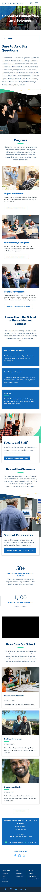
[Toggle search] (31, 3)
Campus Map (19, 876)
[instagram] (19, 856)
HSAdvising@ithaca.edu (15, 842)
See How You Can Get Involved (20, 551)
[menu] (5, 38)
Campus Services (34, 879)
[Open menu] (37, 3)
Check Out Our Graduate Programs (18, 306)
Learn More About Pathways (16, 257)
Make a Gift (19, 873)
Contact (31, 870)
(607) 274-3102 (31, 842)
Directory (31, 873)
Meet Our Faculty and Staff (17, 458)
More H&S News (20, 811)
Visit (17, 870)
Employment (32, 876)
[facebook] (15, 856)
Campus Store (6, 870)
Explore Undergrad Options (16, 208)
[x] (24, 856)
